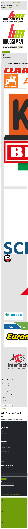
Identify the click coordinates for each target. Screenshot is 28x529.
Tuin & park (8, 510)
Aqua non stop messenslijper (9, 388)
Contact (5, 397)
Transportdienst (6, 392)
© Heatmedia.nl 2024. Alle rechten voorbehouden (10, 494)
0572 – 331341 (8, 7)
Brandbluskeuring (6, 390)
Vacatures (5, 399)
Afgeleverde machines (8, 402)
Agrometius (8, 506)
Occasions (5, 395)
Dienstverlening (6, 378)
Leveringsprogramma (8, 57)
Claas (2, 456)
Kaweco (2, 459)
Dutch (5, 405)
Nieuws (4, 400)
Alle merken (5, 59)
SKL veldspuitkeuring (7, 383)
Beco (2, 462)
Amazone (3, 458)
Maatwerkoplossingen (7, 394)
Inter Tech (8, 509)
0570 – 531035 (17, 2)
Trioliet (2, 461)
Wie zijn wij (5, 55)
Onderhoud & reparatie (8, 379)
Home (4, 54)
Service (3, 381)
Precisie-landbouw (6, 385)
